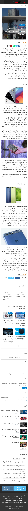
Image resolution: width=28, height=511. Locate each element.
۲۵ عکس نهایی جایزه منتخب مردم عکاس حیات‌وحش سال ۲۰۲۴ (14, 481)
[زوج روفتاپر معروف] (23, 444)
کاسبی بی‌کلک (6, 498)
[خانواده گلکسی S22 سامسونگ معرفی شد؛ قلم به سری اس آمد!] (8, 315)
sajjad (22, 477)
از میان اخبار (22, 25)
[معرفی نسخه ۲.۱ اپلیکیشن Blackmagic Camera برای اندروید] (20, 315)
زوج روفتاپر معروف (15, 442)
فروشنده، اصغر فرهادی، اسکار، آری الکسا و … (20, 295)
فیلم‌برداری (23, 328)
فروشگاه (14, 500)
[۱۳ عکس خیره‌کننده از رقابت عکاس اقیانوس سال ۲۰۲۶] (23, 412)
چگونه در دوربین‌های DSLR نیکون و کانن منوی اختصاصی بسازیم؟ (7, 297)
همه (20, 500)
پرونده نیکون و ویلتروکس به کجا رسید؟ (11, 423)
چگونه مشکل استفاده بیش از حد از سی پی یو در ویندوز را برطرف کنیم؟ (13, 470)
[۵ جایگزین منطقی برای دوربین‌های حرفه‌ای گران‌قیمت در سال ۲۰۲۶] (23, 437)
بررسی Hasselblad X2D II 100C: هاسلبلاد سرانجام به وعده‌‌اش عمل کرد (13, 466)
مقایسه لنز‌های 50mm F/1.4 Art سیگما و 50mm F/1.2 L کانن (14, 474)
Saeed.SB (11, 508)
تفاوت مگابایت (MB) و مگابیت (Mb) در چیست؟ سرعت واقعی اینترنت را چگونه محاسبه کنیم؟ (14, 462)
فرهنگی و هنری (15, 498)
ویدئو (22, 498)
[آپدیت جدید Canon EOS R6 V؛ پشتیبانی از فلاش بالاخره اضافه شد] (23, 431)
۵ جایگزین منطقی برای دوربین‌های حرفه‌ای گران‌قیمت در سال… (10, 436)
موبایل (4, 496)
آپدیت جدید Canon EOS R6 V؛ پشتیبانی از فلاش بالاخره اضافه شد (10, 430)
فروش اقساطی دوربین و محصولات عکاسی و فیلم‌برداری (14, 502)
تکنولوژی (23, 312)
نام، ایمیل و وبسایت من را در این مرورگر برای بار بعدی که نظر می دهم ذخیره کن (14, 384)
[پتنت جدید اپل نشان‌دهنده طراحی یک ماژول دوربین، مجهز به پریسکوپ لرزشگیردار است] (8, 331)
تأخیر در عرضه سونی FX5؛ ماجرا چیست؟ (10, 417)
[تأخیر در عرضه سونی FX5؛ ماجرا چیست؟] (23, 418)
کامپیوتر (9, 496)
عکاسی (22, 496)
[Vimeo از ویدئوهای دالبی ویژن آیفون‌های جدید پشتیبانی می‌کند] (20, 331)
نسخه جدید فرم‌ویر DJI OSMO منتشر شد (11, 477)
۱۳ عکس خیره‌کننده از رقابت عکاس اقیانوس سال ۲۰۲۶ (10, 411)
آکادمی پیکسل (9, 500)
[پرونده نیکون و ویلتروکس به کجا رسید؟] (23, 424)
